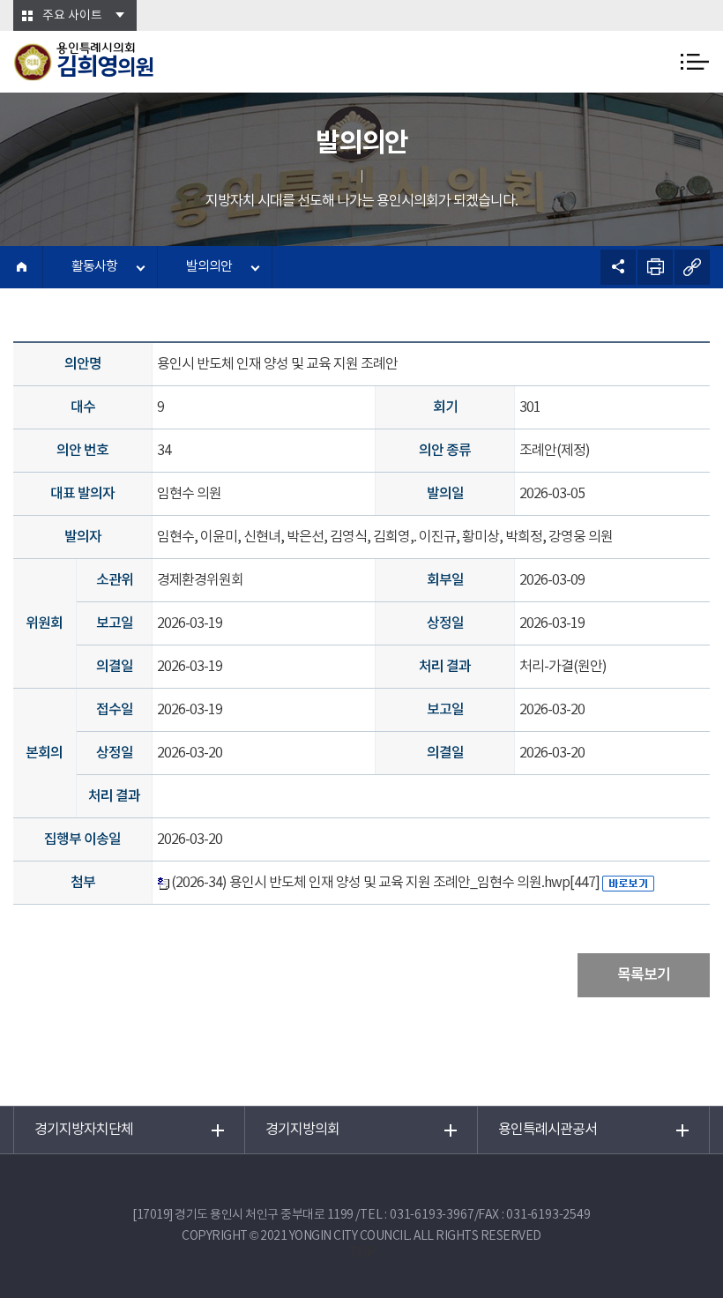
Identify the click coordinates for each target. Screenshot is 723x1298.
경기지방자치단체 (83, 1130)
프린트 (655, 267)
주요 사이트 (72, 16)
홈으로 (21, 267)
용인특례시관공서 (547, 1130)
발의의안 (209, 266)
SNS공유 (618, 267)
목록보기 (643, 975)
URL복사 (692, 267)
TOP (361, 1253)
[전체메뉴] (694, 61)
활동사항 (94, 266)
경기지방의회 (302, 1130)
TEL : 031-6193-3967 (416, 1215)
